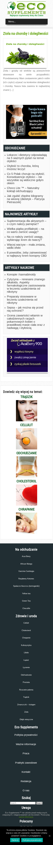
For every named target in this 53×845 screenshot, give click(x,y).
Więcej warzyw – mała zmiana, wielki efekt (26, 246)
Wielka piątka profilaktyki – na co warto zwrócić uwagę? (25, 230)
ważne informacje (26, 817)
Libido (26, 653)
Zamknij (15, 840)
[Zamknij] (49, 835)
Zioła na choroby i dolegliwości (25, 33)
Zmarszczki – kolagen (26, 705)
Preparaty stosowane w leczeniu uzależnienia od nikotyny (22, 299)
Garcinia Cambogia (26, 571)
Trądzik (26, 697)
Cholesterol (26, 630)
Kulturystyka (26, 645)
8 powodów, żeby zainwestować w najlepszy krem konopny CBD (27, 254)
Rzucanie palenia (26, 690)
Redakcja (26, 781)
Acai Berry (26, 556)
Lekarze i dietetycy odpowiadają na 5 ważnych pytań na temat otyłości (27, 158)
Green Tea (26, 601)
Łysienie (26, 667)
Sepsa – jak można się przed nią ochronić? (25, 309)
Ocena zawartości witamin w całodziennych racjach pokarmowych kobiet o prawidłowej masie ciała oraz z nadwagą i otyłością (26, 321)
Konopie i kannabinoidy (21, 274)
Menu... (12, 21)
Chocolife (26, 608)
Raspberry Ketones (26, 579)
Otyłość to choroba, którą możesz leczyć (23, 167)
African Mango (26, 564)
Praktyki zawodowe (26, 762)
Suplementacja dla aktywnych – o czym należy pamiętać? (26, 222)
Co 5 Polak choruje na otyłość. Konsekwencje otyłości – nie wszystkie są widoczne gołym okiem (26, 178)
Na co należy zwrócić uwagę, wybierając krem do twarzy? (25, 238)
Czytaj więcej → (9, 96)
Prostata (26, 682)
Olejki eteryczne (26, 719)
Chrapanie (26, 638)
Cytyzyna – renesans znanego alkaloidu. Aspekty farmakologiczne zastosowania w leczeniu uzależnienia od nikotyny (26, 285)
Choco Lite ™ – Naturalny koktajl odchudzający (23, 189)
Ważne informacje (26, 744)
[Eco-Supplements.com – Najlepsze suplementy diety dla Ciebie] (26, 13)
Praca (26, 753)
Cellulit (26, 623)
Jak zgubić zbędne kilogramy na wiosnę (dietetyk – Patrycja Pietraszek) (26, 199)
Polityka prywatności (25, 734)
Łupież (26, 660)
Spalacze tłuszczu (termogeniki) (26, 586)
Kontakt (26, 772)
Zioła (26, 712)
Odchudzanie (26, 675)
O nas (26, 790)
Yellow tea (26, 593)
